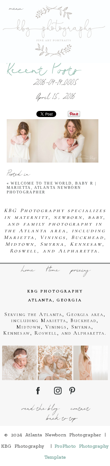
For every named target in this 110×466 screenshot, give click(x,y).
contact (80, 409)
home (27, 270)
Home (52, 270)
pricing (80, 270)
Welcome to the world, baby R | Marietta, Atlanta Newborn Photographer (52, 187)
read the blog (39, 409)
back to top (61, 419)
